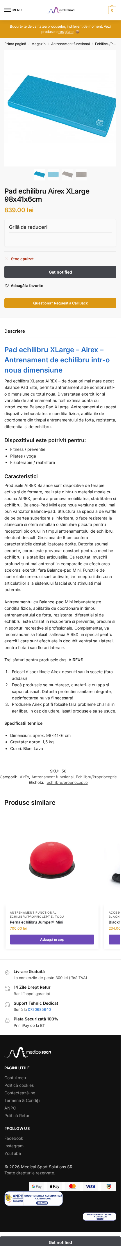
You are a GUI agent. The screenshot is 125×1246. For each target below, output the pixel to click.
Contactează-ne (19, 1092)
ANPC (10, 1107)
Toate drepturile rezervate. (29, 1172)
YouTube (12, 1153)
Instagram (14, 1145)
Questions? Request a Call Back (60, 303)
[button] (111, 10)
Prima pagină (15, 44)
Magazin (38, 44)
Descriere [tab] (14, 331)
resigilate (66, 31)
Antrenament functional (70, 44)
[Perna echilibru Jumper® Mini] (52, 859)
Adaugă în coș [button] (52, 939)
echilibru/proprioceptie (67, 782)
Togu (59, 916)
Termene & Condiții (22, 1100)
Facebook (13, 1138)
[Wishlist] (91, 820)
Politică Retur (16, 1115)
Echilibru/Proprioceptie (96, 776)
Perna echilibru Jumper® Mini (36, 922)
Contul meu (15, 1077)
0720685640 (39, 1009)
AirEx (24, 776)
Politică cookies (19, 1085)
